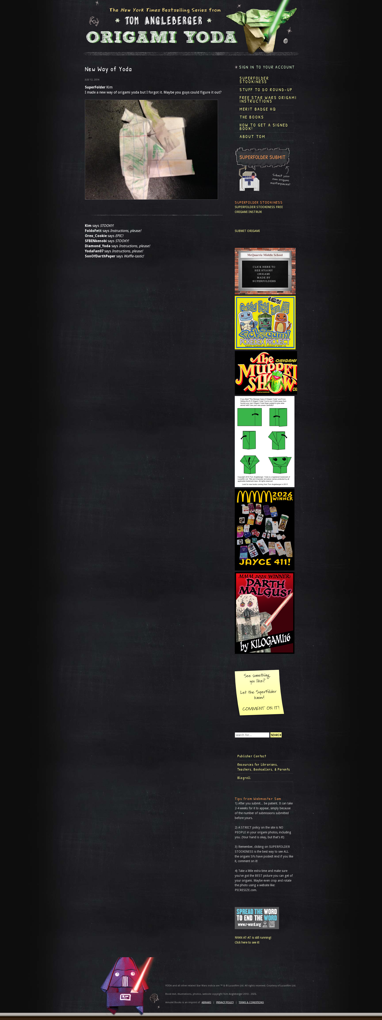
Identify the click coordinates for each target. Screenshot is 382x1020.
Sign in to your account (267, 67)
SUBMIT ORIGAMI (247, 231)
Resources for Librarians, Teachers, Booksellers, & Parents (263, 767)
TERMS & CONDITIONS (251, 1002)
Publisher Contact (251, 756)
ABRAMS (206, 1002)
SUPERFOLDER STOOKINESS (255, 207)
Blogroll (244, 777)
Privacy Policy (225, 1002)
